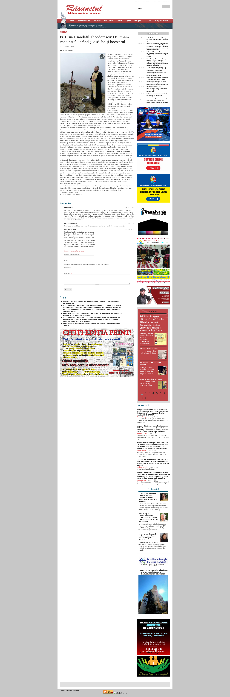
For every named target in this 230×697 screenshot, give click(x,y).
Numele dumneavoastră (72, 254)
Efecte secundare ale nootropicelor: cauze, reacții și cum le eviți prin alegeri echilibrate (157, 89)
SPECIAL (63, 32)
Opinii (128, 20)
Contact (166, 2)
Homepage (67, 267)
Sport (119, 20)
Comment (68, 273)
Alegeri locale (161, 20)
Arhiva (137, 2)
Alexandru (68, 208)
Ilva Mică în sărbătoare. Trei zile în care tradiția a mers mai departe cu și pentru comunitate (157, 100)
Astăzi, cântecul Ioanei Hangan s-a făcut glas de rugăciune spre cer (157, 39)
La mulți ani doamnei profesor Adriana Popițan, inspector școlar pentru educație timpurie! (157, 83)
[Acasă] (84, 9)
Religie (137, 20)
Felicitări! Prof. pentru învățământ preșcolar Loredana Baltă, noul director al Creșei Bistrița (157, 54)
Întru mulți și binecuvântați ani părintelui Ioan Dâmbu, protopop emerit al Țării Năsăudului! (148, 528)
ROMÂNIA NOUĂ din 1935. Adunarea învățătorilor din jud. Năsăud (151, 387)
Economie (108, 20)
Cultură (148, 20)
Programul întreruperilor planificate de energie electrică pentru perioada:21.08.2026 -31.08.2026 (153, 583)
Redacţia (157, 2)
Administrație (84, 20)
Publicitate (147, 2)
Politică (97, 20)
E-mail (66, 260)
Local (71, 20)
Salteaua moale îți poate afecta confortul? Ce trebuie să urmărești (157, 95)
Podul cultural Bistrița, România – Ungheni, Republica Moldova (157, 78)
